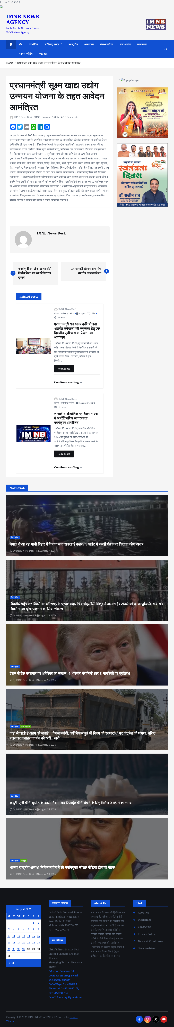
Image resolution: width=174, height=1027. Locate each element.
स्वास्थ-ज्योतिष (25, 53)
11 (13, 936)
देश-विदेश (33, 44)
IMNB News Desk (23, 117)
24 (8, 949)
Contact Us (144, 926)
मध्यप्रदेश (73, 44)
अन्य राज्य (89, 44)
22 (33, 942)
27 (23, 949)
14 (28, 936)
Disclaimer (144, 919)
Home (9, 62)
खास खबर (142, 44)
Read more (64, 368)
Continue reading (67, 382)
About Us (143, 912)
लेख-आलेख (125, 44)
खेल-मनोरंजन (106, 44)
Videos (43, 53)
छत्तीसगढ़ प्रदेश (52, 44)
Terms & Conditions (150, 941)
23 (38, 942)
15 (33, 936)
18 (13, 942)
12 (18, 936)
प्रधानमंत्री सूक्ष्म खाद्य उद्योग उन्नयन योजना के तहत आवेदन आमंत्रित (48, 62)
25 (13, 949)
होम (20, 44)
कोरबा (36, 117)
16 (38, 936)
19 (18, 942)
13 (23, 936)
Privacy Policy (146, 934)
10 (8, 936)
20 (23, 942)
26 (18, 949)
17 (8, 942)
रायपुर (23, 860)
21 (28, 942)
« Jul (11, 963)
